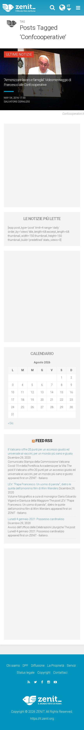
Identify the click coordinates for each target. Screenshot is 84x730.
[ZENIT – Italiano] (24, 7)
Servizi (71, 665)
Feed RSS (44, 440)
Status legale (26, 672)
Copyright (43, 672)
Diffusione (38, 665)
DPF (25, 665)
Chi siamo (13, 665)
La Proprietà (55, 665)
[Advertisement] (42, 165)
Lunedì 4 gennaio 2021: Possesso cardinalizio (36, 519)
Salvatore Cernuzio (17, 101)
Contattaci (60, 672)
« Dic (10, 423)
